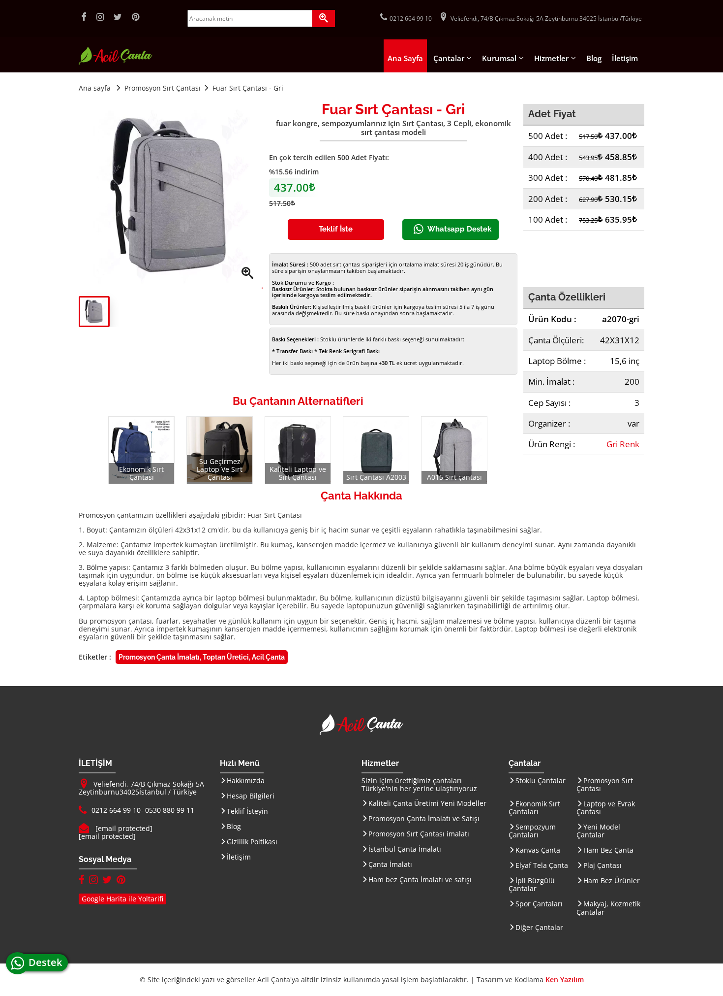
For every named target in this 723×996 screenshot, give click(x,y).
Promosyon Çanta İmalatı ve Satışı (424, 818)
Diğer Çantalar (539, 927)
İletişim (625, 58)
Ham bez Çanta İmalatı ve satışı (420, 879)
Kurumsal (499, 58)
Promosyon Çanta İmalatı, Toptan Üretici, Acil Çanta (202, 657)
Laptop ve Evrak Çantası (605, 807)
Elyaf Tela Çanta (541, 865)
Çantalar (448, 58)
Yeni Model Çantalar (598, 830)
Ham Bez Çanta (608, 850)
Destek (48, 962)
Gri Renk (622, 444)
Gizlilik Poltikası (252, 841)
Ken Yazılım (564, 979)
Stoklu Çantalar (540, 780)
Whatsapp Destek (459, 229)
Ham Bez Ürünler (611, 880)
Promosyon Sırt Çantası (604, 784)
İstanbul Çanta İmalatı (404, 849)
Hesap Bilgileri (250, 795)
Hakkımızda (246, 780)
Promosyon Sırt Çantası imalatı (418, 833)
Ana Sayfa (405, 58)
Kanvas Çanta (537, 850)
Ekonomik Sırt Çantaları (534, 807)
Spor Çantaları (539, 903)
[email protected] (123, 828)
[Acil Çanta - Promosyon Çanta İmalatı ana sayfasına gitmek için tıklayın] (115, 62)
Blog (594, 58)
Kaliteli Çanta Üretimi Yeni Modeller (427, 803)
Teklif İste (336, 229)
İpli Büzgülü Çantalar (532, 884)
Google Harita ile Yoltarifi (122, 898)
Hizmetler (551, 58)
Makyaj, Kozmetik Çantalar (608, 907)
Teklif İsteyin (247, 811)
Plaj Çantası (602, 865)
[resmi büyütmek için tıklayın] (171, 196)
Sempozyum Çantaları (532, 830)
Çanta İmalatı (390, 864)
